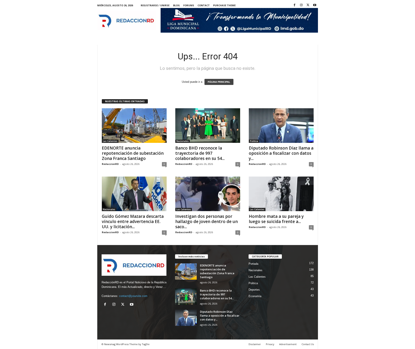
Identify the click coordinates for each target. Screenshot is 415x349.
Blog (176, 5)
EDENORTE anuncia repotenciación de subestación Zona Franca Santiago (133, 153)
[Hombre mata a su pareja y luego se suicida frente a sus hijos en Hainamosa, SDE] (281, 194)
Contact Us (308, 344)
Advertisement (288, 344)
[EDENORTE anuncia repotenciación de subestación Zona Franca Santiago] (134, 125)
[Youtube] (314, 5)
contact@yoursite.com (133, 296)
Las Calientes (110, 141)
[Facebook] (294, 5)
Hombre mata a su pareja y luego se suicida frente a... (276, 219)
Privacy (270, 344)
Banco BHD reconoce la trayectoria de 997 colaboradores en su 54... (200, 153)
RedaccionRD (110, 164)
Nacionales (182, 141)
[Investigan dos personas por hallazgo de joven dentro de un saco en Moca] (207, 194)
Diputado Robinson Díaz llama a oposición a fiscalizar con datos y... (281, 153)
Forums (188, 5)
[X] (308, 5)
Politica (254, 141)
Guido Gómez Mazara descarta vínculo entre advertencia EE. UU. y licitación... (133, 221)
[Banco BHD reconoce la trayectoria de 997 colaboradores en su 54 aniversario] (207, 125)
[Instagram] (301, 5)
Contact (204, 5)
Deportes (254, 289)
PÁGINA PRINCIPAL (219, 82)
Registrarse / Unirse (155, 5)
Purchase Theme (224, 5)
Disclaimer (255, 344)
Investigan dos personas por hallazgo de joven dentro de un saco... (206, 221)
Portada (253, 263)
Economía (255, 296)
